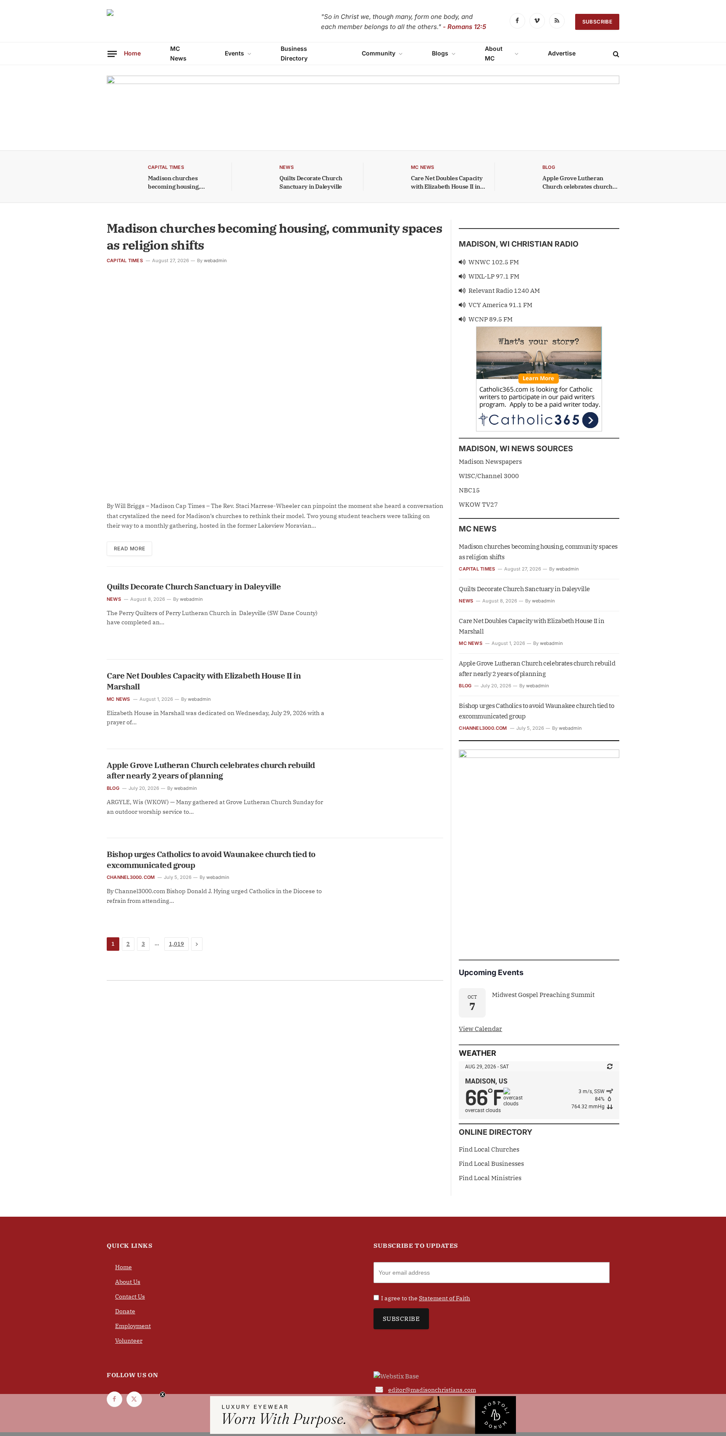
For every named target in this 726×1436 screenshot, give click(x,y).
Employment (133, 1325)
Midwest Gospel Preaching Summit (543, 994)
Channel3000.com (131, 877)
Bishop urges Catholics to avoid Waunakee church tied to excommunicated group (211, 859)
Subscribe (597, 21)
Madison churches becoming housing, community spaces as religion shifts (177, 182)
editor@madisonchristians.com (432, 1389)
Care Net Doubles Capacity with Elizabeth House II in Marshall (446, 182)
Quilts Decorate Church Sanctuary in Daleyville (310, 182)
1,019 (176, 943)
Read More (129, 548)
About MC (493, 53)
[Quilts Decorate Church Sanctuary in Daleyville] (255, 177)
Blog (113, 788)
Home (132, 53)
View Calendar (480, 1028)
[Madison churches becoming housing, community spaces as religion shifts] (123, 177)
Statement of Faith (444, 1298)
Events (234, 53)
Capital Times (125, 260)
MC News (178, 53)
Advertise (562, 53)
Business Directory (294, 53)
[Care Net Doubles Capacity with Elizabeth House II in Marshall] (386, 177)
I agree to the (425, 1298)
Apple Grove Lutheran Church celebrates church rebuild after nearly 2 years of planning (579, 182)
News (114, 599)
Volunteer (128, 1340)
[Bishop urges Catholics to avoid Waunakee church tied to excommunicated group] (392, 882)
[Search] (615, 53)
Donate (125, 1311)
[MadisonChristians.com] (180, 22)
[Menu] (112, 53)
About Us (127, 1281)
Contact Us (130, 1296)
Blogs (440, 53)
